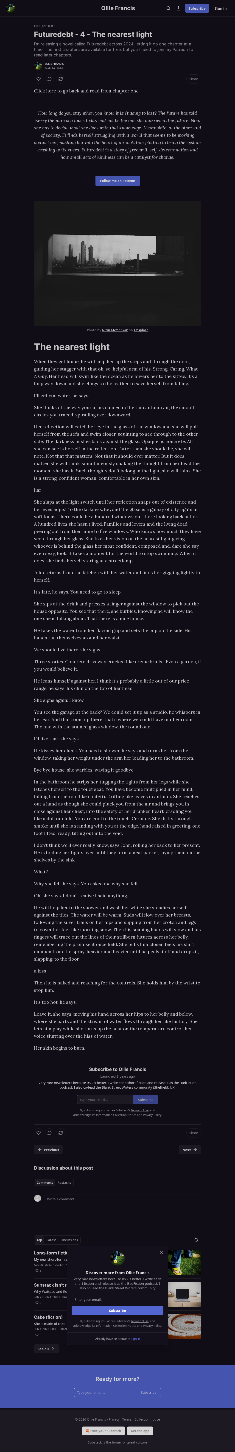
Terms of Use (139, 1321)
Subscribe (117, 1310)
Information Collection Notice (116, 1326)
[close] (161, 1252)
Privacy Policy (152, 1326)
